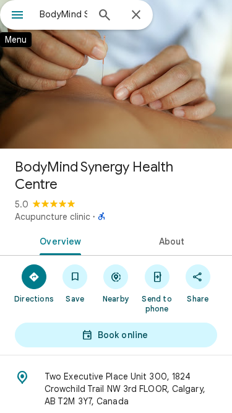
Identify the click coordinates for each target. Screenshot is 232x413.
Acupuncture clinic (52, 216)
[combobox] (63, 14)
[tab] (58, 240)
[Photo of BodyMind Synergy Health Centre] (116, 74)
